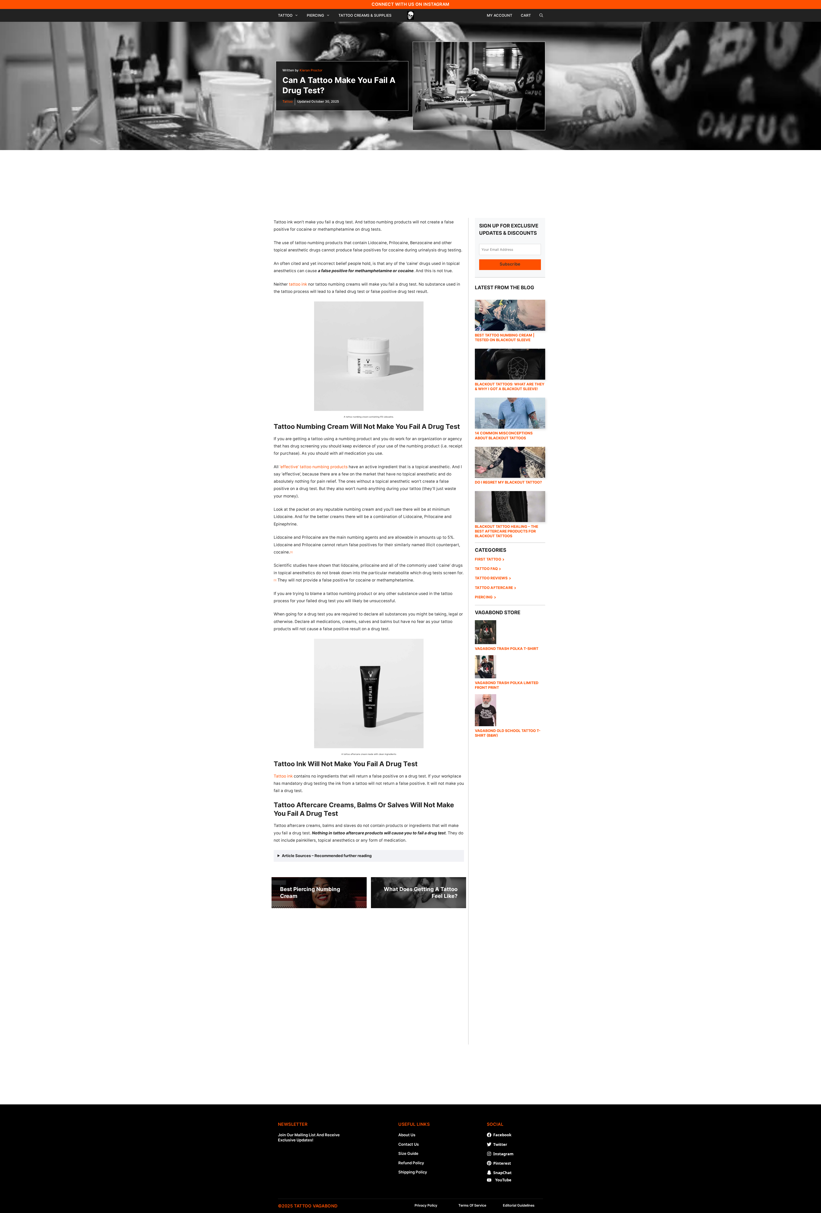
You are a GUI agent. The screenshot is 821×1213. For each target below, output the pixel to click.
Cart (526, 15)
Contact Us (408, 1144)
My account (499, 15)
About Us (406, 1135)
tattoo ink (298, 284)
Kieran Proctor (311, 70)
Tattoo (285, 15)
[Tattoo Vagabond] (410, 15)
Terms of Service (472, 1205)
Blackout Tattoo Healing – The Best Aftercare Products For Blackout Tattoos (506, 531)
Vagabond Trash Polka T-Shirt (506, 648)
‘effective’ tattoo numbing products (314, 466)
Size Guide (408, 1153)
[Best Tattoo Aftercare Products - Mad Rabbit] (510, 888)
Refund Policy (411, 1163)
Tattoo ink (283, 776)
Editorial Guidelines (519, 1205)
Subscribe (510, 264)
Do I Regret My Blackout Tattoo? (508, 482)
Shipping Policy (412, 1172)
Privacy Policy (426, 1205)
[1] (291, 552)
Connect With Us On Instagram (410, 4)
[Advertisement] (410, 180)
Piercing (315, 15)
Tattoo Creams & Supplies (364, 15)
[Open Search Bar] (541, 15)
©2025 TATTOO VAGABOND (307, 1206)
